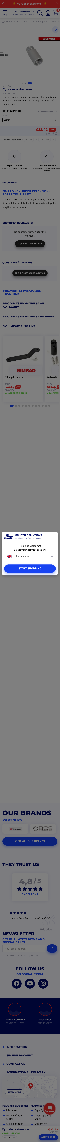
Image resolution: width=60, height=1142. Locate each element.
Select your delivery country (30, 549)
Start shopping (30, 568)
